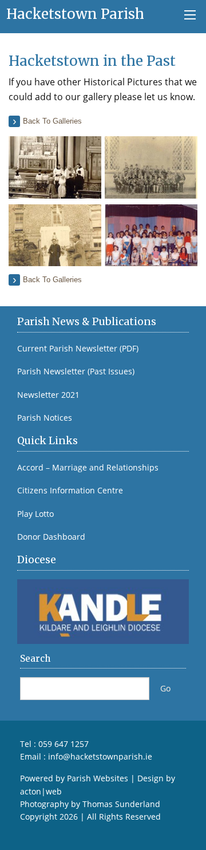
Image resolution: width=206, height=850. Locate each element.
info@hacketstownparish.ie (100, 756)
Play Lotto (35, 514)
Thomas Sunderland (121, 803)
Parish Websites (97, 778)
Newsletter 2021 (48, 395)
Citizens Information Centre (70, 491)
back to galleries (52, 121)
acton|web (41, 791)
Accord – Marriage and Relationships (88, 468)
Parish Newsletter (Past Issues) (75, 371)
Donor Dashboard (51, 537)
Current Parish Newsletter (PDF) (77, 349)
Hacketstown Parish (75, 14)
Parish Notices (44, 418)
